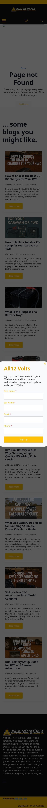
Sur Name (9, 403)
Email (7, 414)
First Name (10, 391)
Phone (8, 426)
